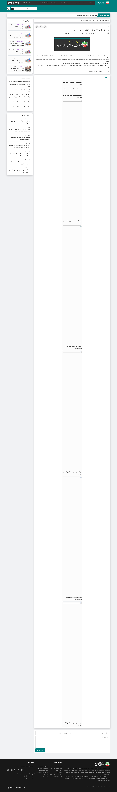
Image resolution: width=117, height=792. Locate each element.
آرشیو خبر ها (10, 21)
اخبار (83, 3)
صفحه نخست (90, 3)
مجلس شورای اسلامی (57, 776)
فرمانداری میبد (59, 770)
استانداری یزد (59, 772)
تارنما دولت (46, 774)
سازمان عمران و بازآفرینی (43, 768)
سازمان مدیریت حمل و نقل (56, 768)
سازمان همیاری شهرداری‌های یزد (55, 774)
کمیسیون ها (77, 3)
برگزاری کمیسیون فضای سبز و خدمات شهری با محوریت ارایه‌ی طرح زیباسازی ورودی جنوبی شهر (17, 70)
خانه (106, 20)
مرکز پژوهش (70, 3)
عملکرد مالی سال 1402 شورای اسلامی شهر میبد (87, 15)
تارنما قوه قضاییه (44, 776)
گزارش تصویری (61, 3)
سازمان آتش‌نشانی (44, 766)
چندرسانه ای (53, 3)
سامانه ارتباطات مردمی (43, 3)
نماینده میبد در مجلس (43, 770)
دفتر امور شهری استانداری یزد (42, 772)
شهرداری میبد (59, 766)
